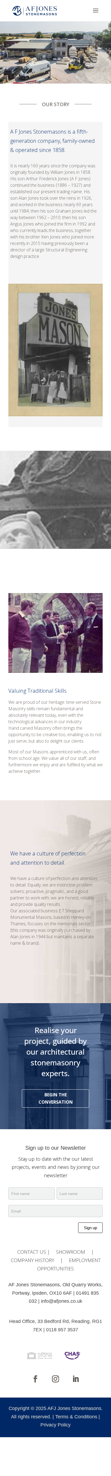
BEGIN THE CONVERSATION (56, 1098)
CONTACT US (31, 1252)
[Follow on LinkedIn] (76, 1379)
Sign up (90, 1227)
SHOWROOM (70, 1252)
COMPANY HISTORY (32, 1260)
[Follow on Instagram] (55, 1379)
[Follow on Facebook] (35, 1379)
